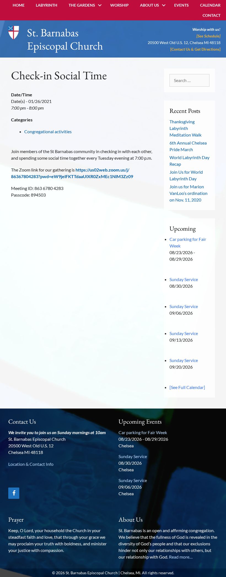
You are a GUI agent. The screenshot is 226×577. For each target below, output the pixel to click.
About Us (149, 5)
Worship (119, 5)
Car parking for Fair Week (143, 432)
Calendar (210, 5)
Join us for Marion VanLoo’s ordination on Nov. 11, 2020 (189, 193)
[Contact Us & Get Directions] (195, 49)
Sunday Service (184, 279)
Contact (211, 15)
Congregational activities (48, 131)
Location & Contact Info (30, 464)
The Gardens (82, 5)
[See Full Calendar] (187, 387)
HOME (19, 5)
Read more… (181, 556)
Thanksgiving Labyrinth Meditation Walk (185, 128)
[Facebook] (13, 493)
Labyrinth (46, 5)
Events (181, 5)
